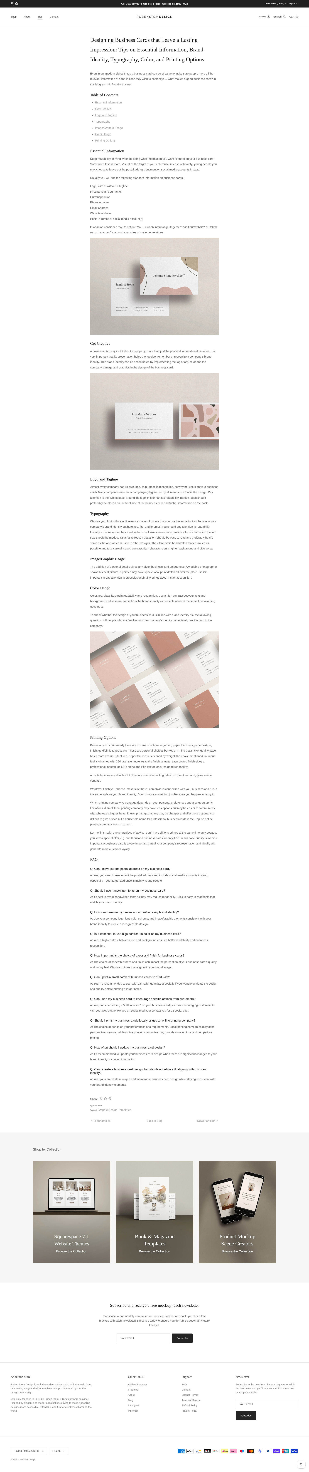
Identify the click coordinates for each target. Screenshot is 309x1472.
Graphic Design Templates (114, 1109)
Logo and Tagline (106, 115)
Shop (14, 16)
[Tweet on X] (101, 1098)
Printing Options (105, 140)
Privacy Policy (189, 1410)
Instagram (133, 1405)
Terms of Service (191, 1400)
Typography (102, 121)
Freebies (133, 1389)
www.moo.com (122, 824)
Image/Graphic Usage (109, 127)
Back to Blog (154, 1120)
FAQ (184, 1384)
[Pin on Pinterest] (110, 1098)
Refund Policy (189, 1405)
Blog (40, 16)
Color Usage (103, 134)
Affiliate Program (137, 1384)
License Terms (190, 1394)
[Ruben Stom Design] (154, 16)
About (27, 16)
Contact (54, 16)
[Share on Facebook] (105, 1098)
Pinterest (133, 1410)
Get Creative (103, 108)
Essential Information (108, 102)
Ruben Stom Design (26, 1460)
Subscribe (182, 1338)
